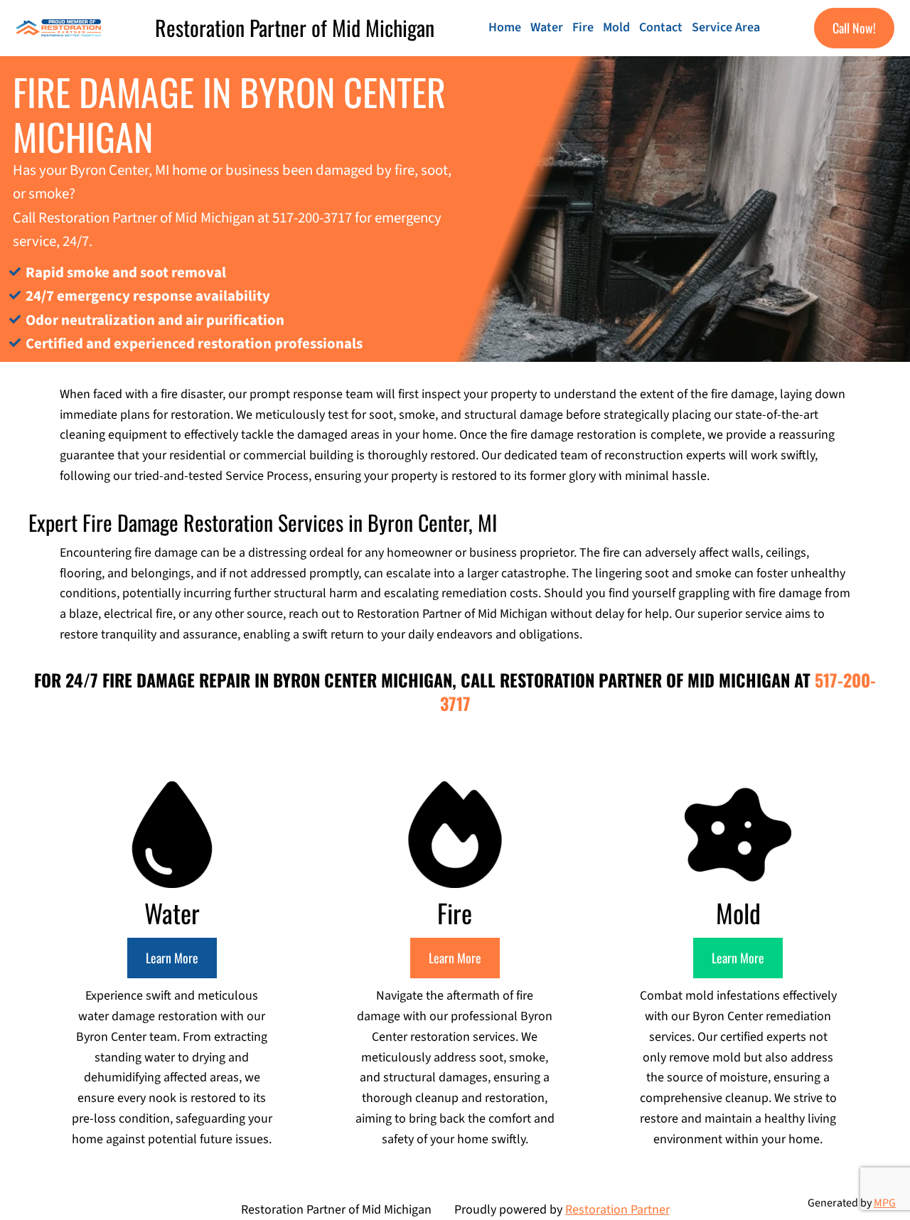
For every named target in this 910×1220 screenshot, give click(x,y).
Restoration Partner (617, 1210)
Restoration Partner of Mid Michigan (294, 27)
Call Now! (854, 27)
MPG (885, 1203)
